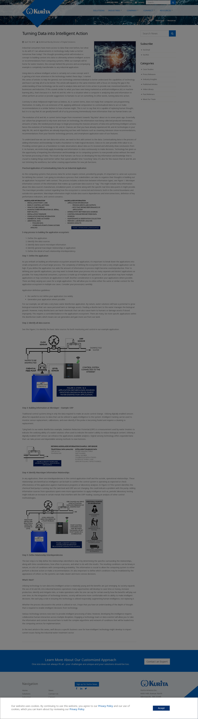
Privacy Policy (105, 706)
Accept (161, 708)
